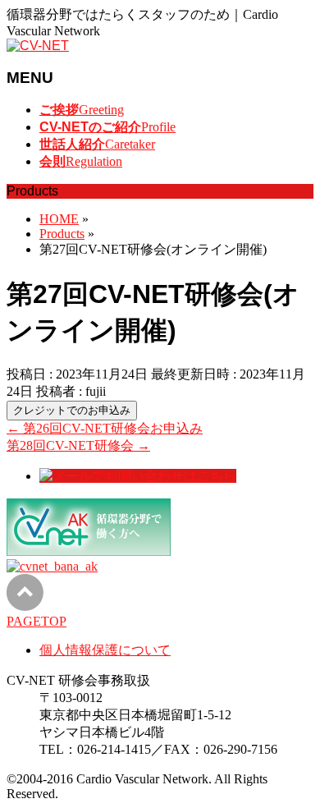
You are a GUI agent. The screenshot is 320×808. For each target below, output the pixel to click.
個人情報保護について (105, 650)
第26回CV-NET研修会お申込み (105, 428)
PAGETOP (36, 621)
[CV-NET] (38, 46)
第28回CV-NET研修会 (78, 445)
